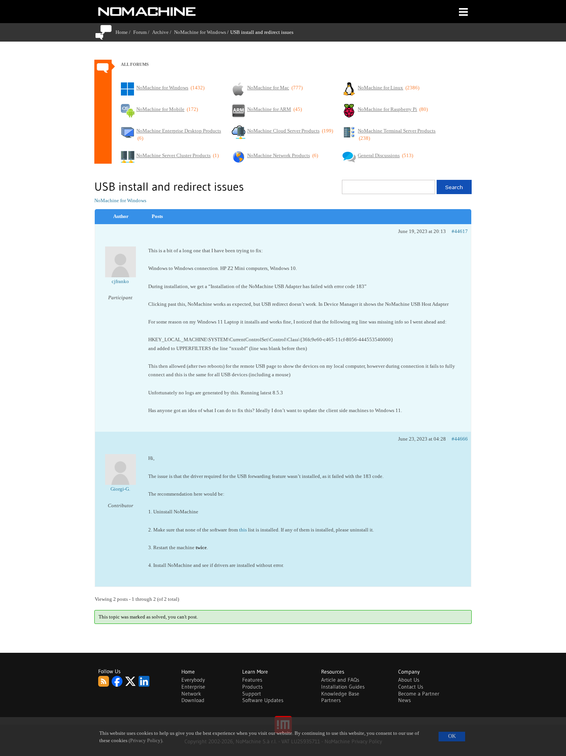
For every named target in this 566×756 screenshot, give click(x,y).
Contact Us (410, 686)
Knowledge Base (340, 693)
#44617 (460, 231)
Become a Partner (418, 693)
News (404, 700)
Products (252, 686)
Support (251, 693)
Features (252, 679)
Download (192, 700)
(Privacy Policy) (145, 740)
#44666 (460, 439)
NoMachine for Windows (200, 32)
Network (191, 693)
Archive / (163, 32)
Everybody (193, 679)
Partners (331, 700)
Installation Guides (343, 686)
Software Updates (262, 700)
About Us (408, 679)
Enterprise (193, 686)
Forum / (142, 32)
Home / (124, 32)
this (243, 530)
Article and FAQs (340, 679)
